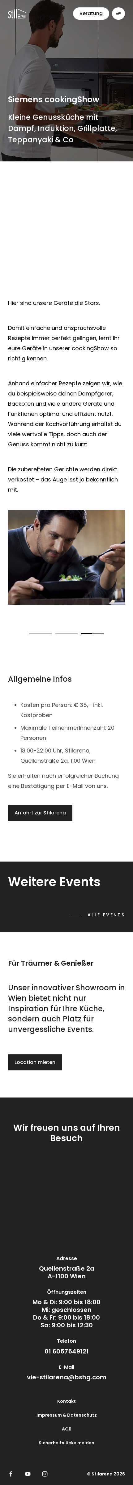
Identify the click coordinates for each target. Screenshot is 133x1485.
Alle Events (106, 915)
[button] (40, 632)
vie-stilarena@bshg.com (66, 1377)
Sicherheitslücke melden (66, 1443)
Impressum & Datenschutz (66, 1415)
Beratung (91, 13)
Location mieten (35, 1062)
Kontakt (66, 1401)
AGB (66, 1429)
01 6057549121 (67, 1351)
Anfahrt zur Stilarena (40, 812)
